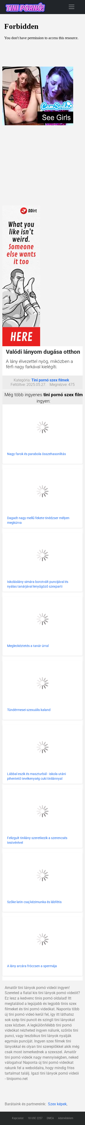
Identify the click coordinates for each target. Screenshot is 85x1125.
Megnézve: (58, 384)
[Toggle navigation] (71, 6)
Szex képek (57, 1104)
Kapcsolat (18, 1118)
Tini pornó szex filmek (50, 380)
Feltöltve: (18, 384)
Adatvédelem (65, 1118)
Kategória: (22, 380)
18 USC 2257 (35, 1118)
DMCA (50, 1118)
